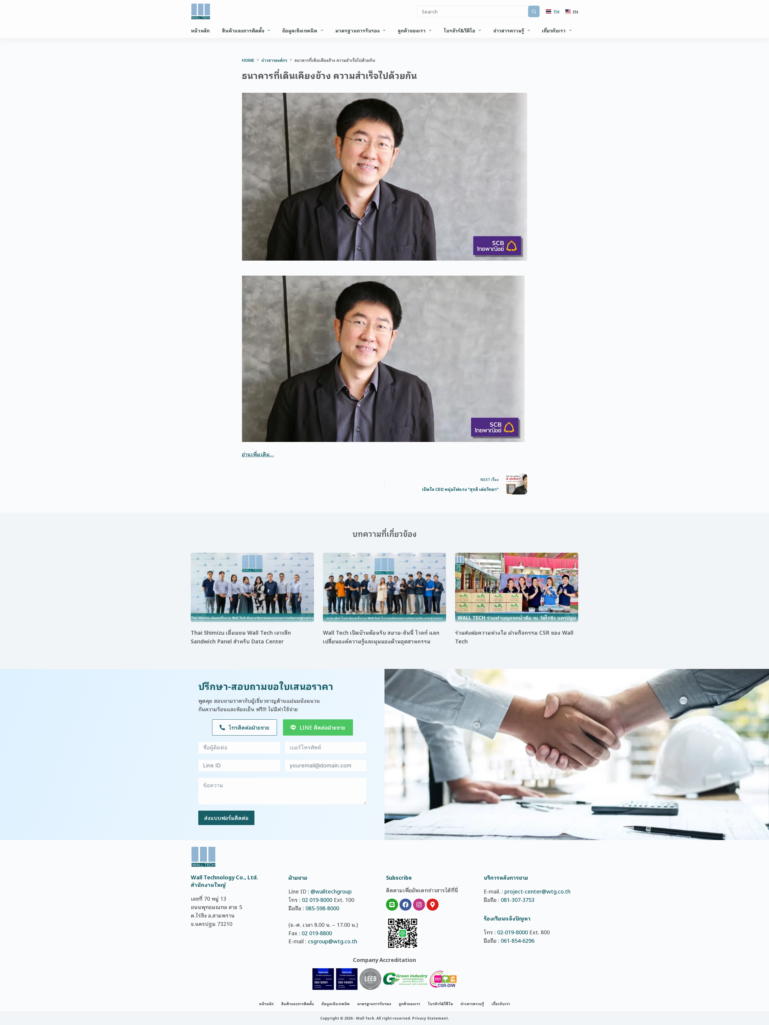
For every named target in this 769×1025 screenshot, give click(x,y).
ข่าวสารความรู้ (508, 30)
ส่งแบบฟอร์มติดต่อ (226, 817)
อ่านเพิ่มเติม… (258, 454)
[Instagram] (419, 905)
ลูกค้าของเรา (412, 30)
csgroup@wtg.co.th (332, 941)
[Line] (392, 905)
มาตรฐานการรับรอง (357, 30)
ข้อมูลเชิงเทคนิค (299, 30)
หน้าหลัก (200, 30)
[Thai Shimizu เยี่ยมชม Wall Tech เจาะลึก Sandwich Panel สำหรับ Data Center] (252, 587)
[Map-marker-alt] (433, 905)
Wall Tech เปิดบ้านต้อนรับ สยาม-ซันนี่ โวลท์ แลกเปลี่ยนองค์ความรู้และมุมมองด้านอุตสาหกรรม (381, 637)
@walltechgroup (331, 891)
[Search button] (534, 11)
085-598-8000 (322, 908)
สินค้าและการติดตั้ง (243, 30)
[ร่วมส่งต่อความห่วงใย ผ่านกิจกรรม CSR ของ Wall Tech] (516, 587)
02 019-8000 (317, 899)
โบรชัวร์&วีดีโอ (459, 30)
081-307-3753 (517, 899)
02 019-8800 (317, 933)
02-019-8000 (512, 932)
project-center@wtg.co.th (537, 891)
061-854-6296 (517, 940)
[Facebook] (406, 905)
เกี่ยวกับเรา (554, 30)
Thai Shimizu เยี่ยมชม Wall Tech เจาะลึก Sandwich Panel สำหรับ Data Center (241, 637)
